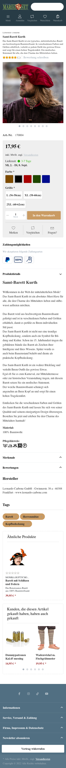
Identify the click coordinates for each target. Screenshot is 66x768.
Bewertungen (10, 467)
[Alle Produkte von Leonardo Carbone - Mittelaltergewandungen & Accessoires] (11, 32)
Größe (9, 188)
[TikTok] (38, 693)
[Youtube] (47, 693)
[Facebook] (19, 693)
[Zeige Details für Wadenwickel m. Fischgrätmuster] (48, 638)
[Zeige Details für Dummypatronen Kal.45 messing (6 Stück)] (17, 638)
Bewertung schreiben (36, 57)
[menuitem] (11, 516)
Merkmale (9, 457)
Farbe (8, 172)
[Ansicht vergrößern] (33, 92)
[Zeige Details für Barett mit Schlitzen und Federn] (17, 557)
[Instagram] (28, 693)
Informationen (11, 708)
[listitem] (33, 92)
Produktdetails (11, 274)
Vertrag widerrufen (33, 749)
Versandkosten (31, 154)
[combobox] (47, 7)
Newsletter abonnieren (16, 738)
